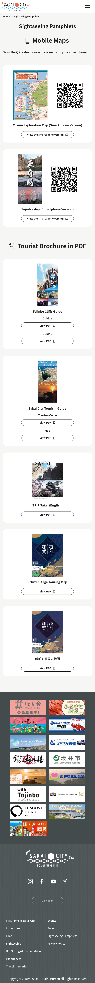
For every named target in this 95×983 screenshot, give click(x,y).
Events (52, 920)
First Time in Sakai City (21, 920)
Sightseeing (13, 943)
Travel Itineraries (17, 966)
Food (9, 936)
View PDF (45, 325)
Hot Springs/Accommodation (24, 951)
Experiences (13, 959)
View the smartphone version (45, 134)
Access (52, 928)
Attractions (13, 928)
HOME (6, 16)
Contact (47, 900)
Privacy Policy (56, 943)
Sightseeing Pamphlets (62, 936)
